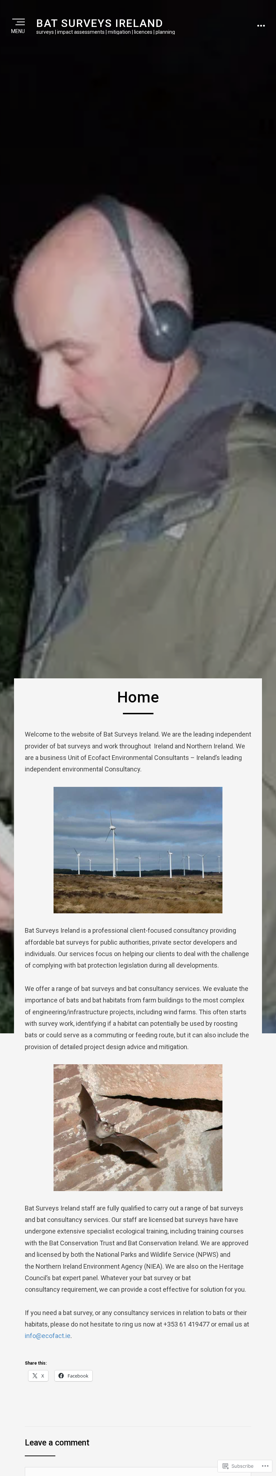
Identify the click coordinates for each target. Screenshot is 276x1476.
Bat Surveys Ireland (100, 23)
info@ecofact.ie (47, 1335)
